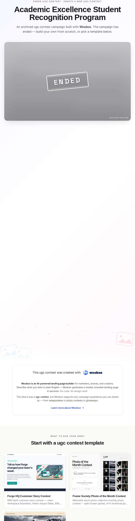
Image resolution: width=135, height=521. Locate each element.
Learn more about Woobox (66, 407)
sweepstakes (56, 400)
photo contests (75, 400)
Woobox (85, 27)
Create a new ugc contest (83, 1)
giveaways (92, 400)
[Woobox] (92, 372)
